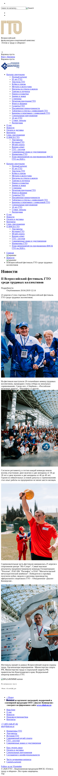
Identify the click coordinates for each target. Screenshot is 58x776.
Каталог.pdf (11, 15)
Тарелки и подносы (21, 91)
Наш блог (10, 710)
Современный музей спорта (19, 738)
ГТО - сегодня (18, 149)
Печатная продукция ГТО (24, 101)
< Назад (10, 697)
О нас (9, 125)
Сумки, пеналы (19, 120)
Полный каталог (19, 77)
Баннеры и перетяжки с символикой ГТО (31, 113)
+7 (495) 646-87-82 (14, 3)
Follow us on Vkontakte (11, 766)
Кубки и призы (19, 84)
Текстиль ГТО (18, 82)
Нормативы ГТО (19, 154)
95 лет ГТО (17, 79)
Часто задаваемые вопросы (18, 759)
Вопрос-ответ (18, 147)
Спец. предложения (15, 135)
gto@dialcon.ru (7, 726)
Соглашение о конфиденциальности (23, 755)
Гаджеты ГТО (18, 106)
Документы (17, 140)
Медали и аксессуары (22, 86)
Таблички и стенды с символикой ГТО (30, 111)
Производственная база (17, 717)
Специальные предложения (24, 115)
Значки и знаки (19, 96)
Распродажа (17, 123)
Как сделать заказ (14, 747)
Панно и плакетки (20, 94)
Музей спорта (18, 144)
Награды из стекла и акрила (25, 89)
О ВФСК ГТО (13, 137)
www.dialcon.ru (44, 705)
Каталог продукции (15, 74)
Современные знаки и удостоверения (29, 152)
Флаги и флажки (19, 103)
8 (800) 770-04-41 (14, 13)
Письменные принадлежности (26, 108)
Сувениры (16, 99)
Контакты (11, 132)
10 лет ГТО (17, 118)
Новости (10, 128)
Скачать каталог (13, 762)
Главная (10, 253)
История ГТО (18, 142)
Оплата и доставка (15, 130)
